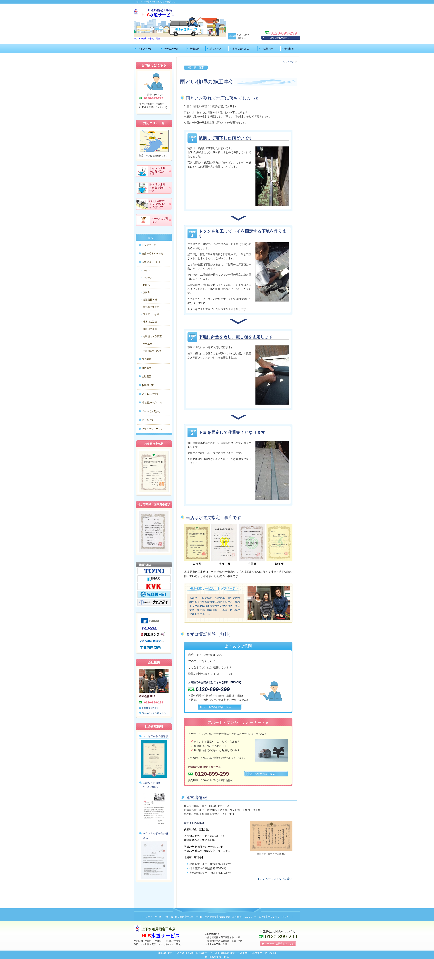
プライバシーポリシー (153, 428)
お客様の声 (267, 48)
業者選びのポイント (152, 402)
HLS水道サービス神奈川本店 (175, 952)
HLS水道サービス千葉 (234, 952)
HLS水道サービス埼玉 (262, 952)
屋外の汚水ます (151, 307)
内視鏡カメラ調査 (152, 336)
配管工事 (147, 343)
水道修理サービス (151, 262)
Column (248, 917)
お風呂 (146, 285)
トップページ (145, 48)
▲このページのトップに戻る (274, 878)
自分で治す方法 (240, 48)
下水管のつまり (151, 314)
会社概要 (289, 48)
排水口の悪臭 (150, 329)
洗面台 (146, 292)
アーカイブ (148, 420)
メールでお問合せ (151, 411)
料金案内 (195, 48)
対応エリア (215, 48)
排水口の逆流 (150, 321)
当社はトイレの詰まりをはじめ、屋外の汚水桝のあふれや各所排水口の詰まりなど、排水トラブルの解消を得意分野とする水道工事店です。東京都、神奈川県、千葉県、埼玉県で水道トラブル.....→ (214, 606)
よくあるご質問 (150, 394)
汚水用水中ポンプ (152, 351)
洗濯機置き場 (150, 299)
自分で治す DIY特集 (152, 253)
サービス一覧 (171, 48)
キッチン (147, 277)
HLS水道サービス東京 (207, 952)
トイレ (146, 270)
